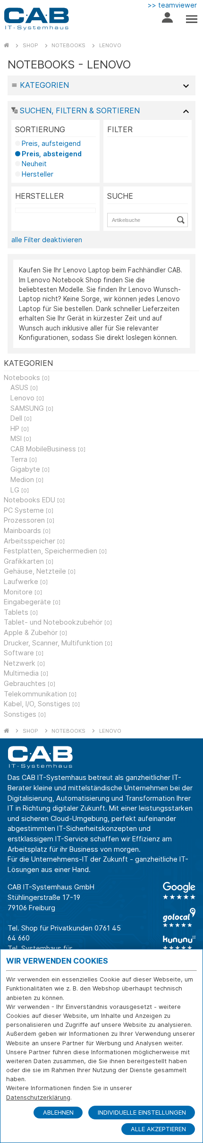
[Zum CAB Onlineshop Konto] (167, 20)
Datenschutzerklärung (38, 1097)
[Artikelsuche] (182, 220)
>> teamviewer (172, 5)
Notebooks (68, 45)
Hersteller (37, 174)
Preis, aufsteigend (51, 143)
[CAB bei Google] (179, 890)
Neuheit (34, 164)
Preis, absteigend (52, 154)
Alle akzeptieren (158, 1129)
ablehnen (58, 1112)
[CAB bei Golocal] (179, 917)
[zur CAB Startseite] (36, 19)
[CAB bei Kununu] (179, 943)
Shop (30, 45)
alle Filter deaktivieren (46, 240)
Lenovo (110, 45)
